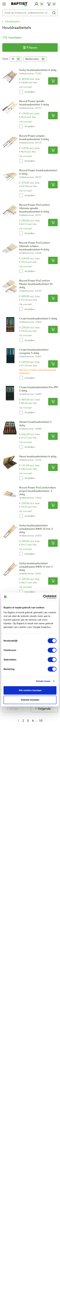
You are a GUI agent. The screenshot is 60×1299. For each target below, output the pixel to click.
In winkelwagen (53, 81)
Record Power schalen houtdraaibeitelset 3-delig (34, 137)
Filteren (32, 47)
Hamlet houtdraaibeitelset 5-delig (35, 423)
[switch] (52, 650)
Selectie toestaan (30, 699)
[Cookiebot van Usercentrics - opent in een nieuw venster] (43, 597)
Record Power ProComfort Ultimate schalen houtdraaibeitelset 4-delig (34, 246)
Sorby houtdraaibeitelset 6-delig (37, 70)
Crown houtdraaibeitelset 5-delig (38, 318)
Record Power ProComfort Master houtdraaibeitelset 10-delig (36, 284)
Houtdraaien (12, 21)
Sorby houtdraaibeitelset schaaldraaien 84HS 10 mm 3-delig (36, 529)
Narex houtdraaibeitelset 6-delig (37, 456)
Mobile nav (4, 4)
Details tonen (43, 681)
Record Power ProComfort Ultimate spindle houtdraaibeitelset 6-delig (34, 208)
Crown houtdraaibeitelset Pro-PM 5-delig (38, 389)
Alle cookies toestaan (30, 690)
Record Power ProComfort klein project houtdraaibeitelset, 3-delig (37, 491)
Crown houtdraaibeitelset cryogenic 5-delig (33, 351)
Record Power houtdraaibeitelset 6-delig (38, 172)
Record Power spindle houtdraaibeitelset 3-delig (34, 103)
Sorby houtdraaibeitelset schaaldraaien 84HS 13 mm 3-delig (36, 567)
